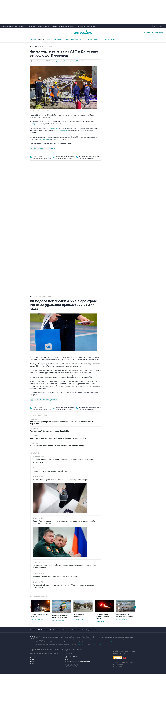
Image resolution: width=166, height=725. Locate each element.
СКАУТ (32, 660)
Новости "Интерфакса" (71, 656)
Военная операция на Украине (39, 615)
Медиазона (34, 224)
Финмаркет (53, 26)
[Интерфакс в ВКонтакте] (71, 665)
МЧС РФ (33, 149)
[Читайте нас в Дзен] (66, 665)
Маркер (32, 661)
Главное (33, 39)
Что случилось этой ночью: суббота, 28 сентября (68, 61)
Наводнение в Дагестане (78, 615)
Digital (90, 39)
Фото (113, 39)
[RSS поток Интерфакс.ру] (74, 665)
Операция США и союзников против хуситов (102, 616)
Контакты (33, 630)
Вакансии (66, 630)
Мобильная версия (7, 26)
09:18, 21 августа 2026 (44, 296)
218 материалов (100, 621)
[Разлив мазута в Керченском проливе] (125, 612)
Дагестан (41, 149)
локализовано (44, 139)
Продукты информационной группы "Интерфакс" (58, 649)
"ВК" (61, 357)
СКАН (66, 658)
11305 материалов (37, 619)
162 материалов (78, 619)
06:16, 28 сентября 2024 (45, 47)
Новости (97, 39)
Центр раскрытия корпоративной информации (77, 661)
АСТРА (32, 663)
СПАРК (32, 656)
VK (37, 400)
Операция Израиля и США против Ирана (60, 616)
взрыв (52, 149)
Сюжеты (106, 39)
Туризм (61, 26)
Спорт (66, 39)
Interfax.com (31, 26)
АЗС (47, 149)
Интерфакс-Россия (43, 26)
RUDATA (67, 660)
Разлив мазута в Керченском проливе (124, 615)
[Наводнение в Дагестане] (83, 612)
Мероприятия (91, 26)
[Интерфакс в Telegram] (68, 665)
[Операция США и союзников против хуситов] (104, 612)
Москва (82, 39)
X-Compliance (34, 658)
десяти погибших (61, 130)
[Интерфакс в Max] (77, 665)
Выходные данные (118, 664)
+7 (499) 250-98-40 (82, 644)
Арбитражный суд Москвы (48, 400)
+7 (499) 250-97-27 (96, 644)
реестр (96, 188)
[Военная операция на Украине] (40, 612)
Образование (81, 26)
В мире (49, 39)
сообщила (33, 124)
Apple (32, 400)
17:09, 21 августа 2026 (44, 174)
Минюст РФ (43, 224)
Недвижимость (70, 26)
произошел (54, 128)
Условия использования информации (123, 662)
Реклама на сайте (78, 630)
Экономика (58, 39)
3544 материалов (58, 620)
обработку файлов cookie (112, 642)
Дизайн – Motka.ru (118, 666)
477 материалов (121, 619)
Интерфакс (83, 32)
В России (41, 39)
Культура (74, 39)
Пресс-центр (56, 630)
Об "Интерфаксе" (20, 26)
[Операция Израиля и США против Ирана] (61, 613)
